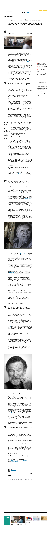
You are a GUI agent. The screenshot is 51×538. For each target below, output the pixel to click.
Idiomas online (23, 514)
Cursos (15, 514)
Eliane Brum (10, 30)
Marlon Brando (21, 293)
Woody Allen (11, 272)
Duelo (28, 479)
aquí (21, 464)
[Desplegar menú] (4, 12)
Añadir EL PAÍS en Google (29, 33)
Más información (9, 482)
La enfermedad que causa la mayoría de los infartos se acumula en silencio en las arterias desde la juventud (42, 89)
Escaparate (5, 514)
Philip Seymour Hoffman (20, 173)
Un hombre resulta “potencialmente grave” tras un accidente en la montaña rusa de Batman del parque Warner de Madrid (42, 94)
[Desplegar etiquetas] (31, 479)
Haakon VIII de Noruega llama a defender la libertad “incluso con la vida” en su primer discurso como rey (42, 67)
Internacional (8, 17)
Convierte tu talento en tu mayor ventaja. (16, 524)
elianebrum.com (13, 460)
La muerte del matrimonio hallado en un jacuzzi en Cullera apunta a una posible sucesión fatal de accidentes (42, 92)
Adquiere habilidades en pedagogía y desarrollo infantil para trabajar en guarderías (28, 522)
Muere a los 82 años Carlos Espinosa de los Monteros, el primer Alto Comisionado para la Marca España (42, 70)
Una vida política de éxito (6, 128)
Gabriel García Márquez (23, 253)
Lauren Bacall (20, 191)
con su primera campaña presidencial (19, 68)
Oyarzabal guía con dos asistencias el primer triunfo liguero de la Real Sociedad (42, 64)
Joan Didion (26, 479)
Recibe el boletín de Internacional (12, 473)
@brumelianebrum (14, 461)
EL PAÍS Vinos (28, 514)
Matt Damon (11, 412)
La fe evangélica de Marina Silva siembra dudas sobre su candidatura (7, 135)
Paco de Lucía (27, 187)
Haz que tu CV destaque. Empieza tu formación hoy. (36, 521)
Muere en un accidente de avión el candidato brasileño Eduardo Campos (7, 131)
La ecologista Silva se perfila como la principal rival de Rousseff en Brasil (7, 139)
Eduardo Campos (28, 61)
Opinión (17, 479)
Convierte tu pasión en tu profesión (43, 521)
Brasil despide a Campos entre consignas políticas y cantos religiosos (7, 125)
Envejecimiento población (21, 479)
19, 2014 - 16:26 (10, 31)
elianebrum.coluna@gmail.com (25, 460)
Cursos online (19, 514)
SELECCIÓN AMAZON (10, 514)
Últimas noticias (39, 62)
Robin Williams (9, 479)
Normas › (31, 475)
